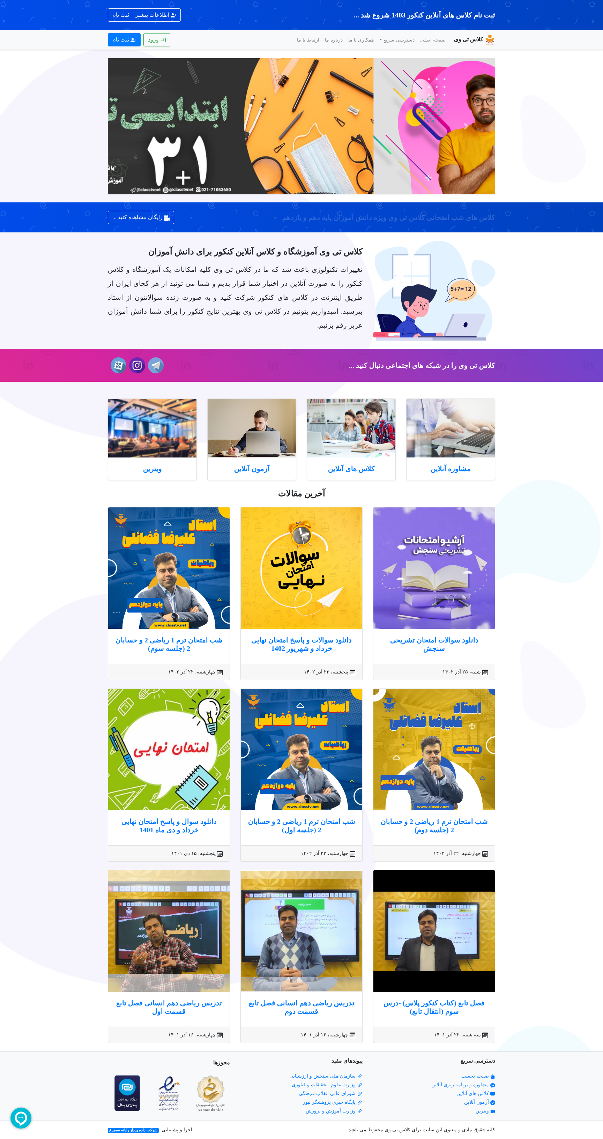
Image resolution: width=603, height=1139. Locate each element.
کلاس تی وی (468, 39)
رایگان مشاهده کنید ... (138, 217)
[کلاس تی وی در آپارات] (117, 365)
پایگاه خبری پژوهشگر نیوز (330, 1102)
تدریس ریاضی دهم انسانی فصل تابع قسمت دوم (302, 1007)
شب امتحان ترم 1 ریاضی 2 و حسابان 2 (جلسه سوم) (169, 644)
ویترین (152, 468)
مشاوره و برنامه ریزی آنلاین (460, 1084)
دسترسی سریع (399, 40)
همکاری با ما (361, 40)
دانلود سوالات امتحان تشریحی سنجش (434, 644)
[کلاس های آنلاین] (351, 428)
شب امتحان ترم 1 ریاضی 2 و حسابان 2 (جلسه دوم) (434, 826)
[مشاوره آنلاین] (451, 428)
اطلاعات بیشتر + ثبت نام (141, 15)
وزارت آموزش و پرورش (331, 1111)
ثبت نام (121, 40)
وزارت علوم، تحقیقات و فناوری (324, 1084)
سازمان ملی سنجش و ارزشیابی (323, 1076)
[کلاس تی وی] (301, 126)
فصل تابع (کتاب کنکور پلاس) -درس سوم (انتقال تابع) (434, 1007)
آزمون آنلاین (252, 468)
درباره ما (334, 40)
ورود (154, 40)
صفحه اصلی (433, 40)
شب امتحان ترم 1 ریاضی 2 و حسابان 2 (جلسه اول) (301, 826)
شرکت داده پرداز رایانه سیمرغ (133, 1130)
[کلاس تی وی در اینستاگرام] (135, 365)
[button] (466, 126)
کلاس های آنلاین (351, 468)
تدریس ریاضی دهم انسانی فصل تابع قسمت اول (169, 1007)
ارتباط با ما (308, 40)
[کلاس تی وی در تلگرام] (154, 365)
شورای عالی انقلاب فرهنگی (328, 1093)
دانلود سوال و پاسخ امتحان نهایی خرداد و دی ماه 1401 (169, 826)
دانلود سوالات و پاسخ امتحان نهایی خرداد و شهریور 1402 (301, 644)
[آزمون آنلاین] (252, 428)
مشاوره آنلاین (451, 468)
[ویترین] (152, 428)
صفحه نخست (475, 1076)
